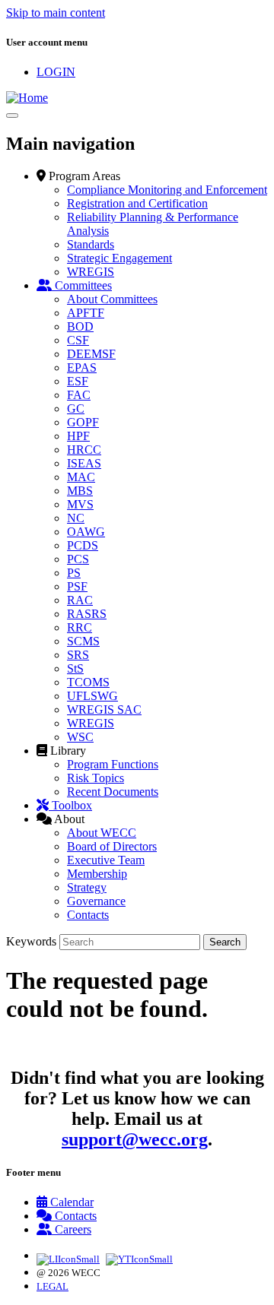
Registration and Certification (137, 203)
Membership (97, 873)
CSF (78, 340)
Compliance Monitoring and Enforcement (167, 189)
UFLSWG (92, 695)
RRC (79, 627)
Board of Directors (112, 846)
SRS (78, 654)
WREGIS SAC (104, 709)
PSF (77, 586)
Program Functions (112, 764)
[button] (78, 175)
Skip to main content (55, 12)
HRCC (84, 449)
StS (75, 668)
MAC (81, 476)
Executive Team (106, 860)
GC (75, 408)
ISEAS (84, 463)
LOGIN (56, 71)
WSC (80, 736)
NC (75, 518)
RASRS (87, 613)
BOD (80, 326)
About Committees (112, 299)
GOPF (83, 422)
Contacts (88, 914)
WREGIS (90, 271)
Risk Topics (95, 777)
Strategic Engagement (119, 258)
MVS (80, 504)
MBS (80, 490)
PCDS (82, 545)
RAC (80, 600)
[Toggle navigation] (12, 115)
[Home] (27, 97)
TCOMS (88, 682)
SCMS (83, 641)
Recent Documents (112, 791)
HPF (78, 435)
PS (74, 572)
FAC (79, 394)
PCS (78, 559)
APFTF (85, 312)
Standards (90, 244)
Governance (96, 901)
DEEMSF (91, 353)
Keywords (31, 941)
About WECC (101, 832)
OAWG (86, 531)
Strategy (87, 887)
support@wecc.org (135, 1139)
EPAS (82, 367)
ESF (77, 381)
